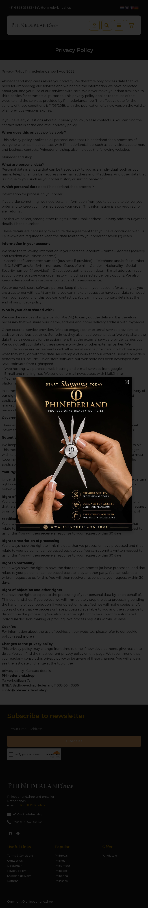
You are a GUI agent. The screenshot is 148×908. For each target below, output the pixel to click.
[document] (74, 454)
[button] (126, 382)
